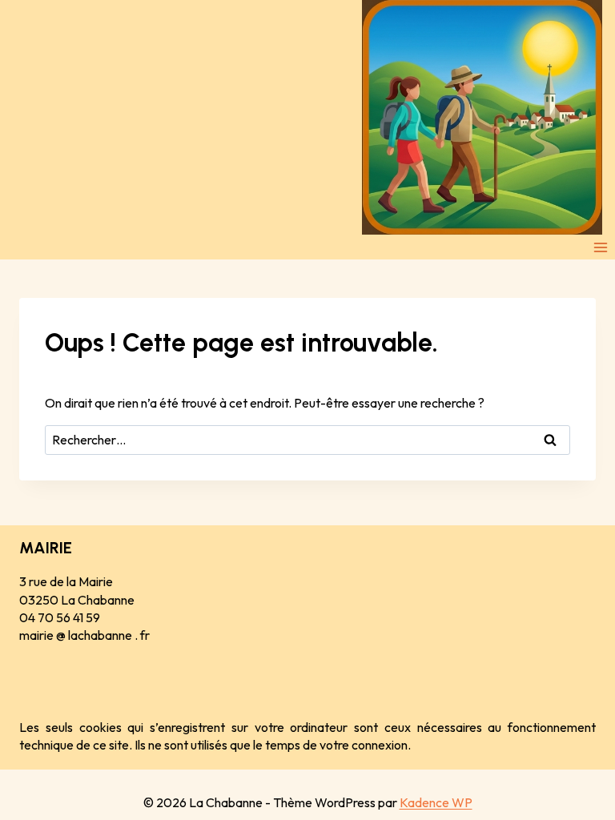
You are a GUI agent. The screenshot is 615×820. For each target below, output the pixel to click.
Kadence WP (436, 802)
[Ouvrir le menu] (600, 247)
